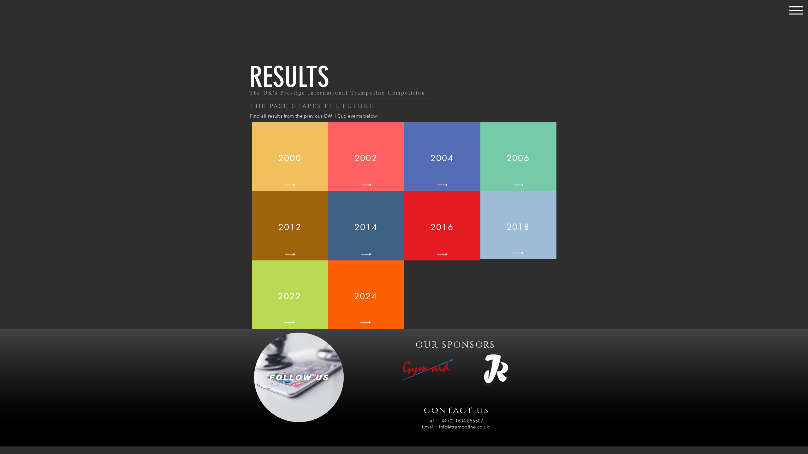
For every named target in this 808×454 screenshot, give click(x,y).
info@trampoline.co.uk (464, 427)
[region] (299, 377)
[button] (796, 10)
